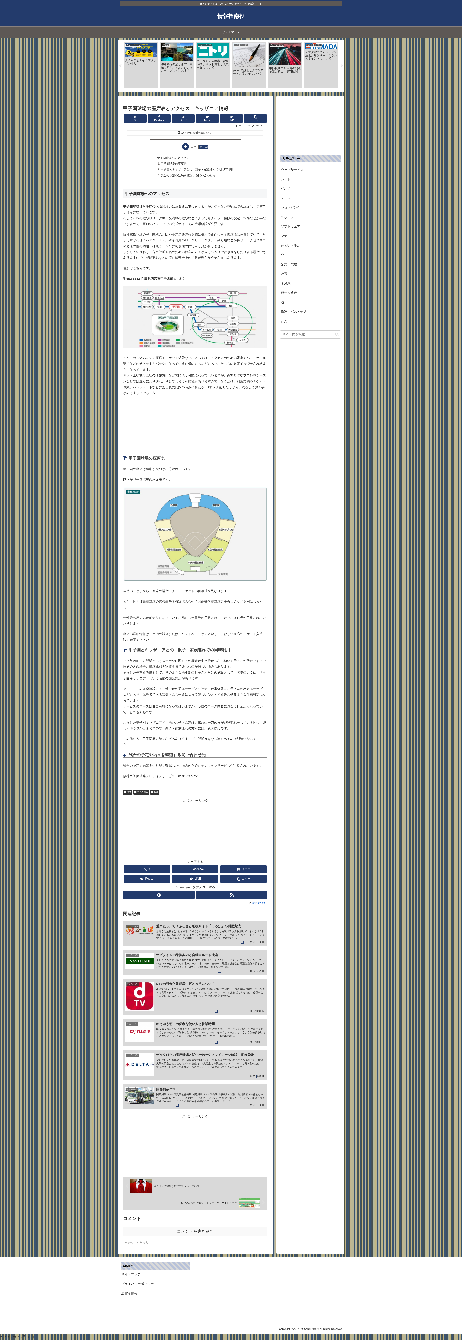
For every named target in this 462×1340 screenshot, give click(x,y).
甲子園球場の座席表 (174, 163)
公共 (129, 792)
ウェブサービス (292, 170)
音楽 (284, 321)
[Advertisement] (195, 426)
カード (286, 179)
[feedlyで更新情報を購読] (159, 895)
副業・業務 (289, 264)
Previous (120, 66)
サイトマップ (131, 1274)
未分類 (286, 283)
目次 (193, 146)
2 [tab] (231, 94)
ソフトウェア (290, 226)
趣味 (156, 792)
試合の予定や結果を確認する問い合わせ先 (188, 175)
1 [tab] (225, 94)
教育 (284, 274)
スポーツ (287, 217)
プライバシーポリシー (137, 1284)
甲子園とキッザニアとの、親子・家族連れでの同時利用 (197, 169)
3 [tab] (236, 94)
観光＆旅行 (142, 792)
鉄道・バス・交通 (294, 311)
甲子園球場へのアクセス (173, 157)
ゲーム (286, 198)
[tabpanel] (141, 65)
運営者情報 (129, 1293)
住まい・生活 (290, 245)
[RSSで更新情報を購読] (231, 895)
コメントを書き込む (195, 1231)
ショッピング (290, 207)
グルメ (286, 188)
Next (341, 66)
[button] (255, 118)
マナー (286, 236)
